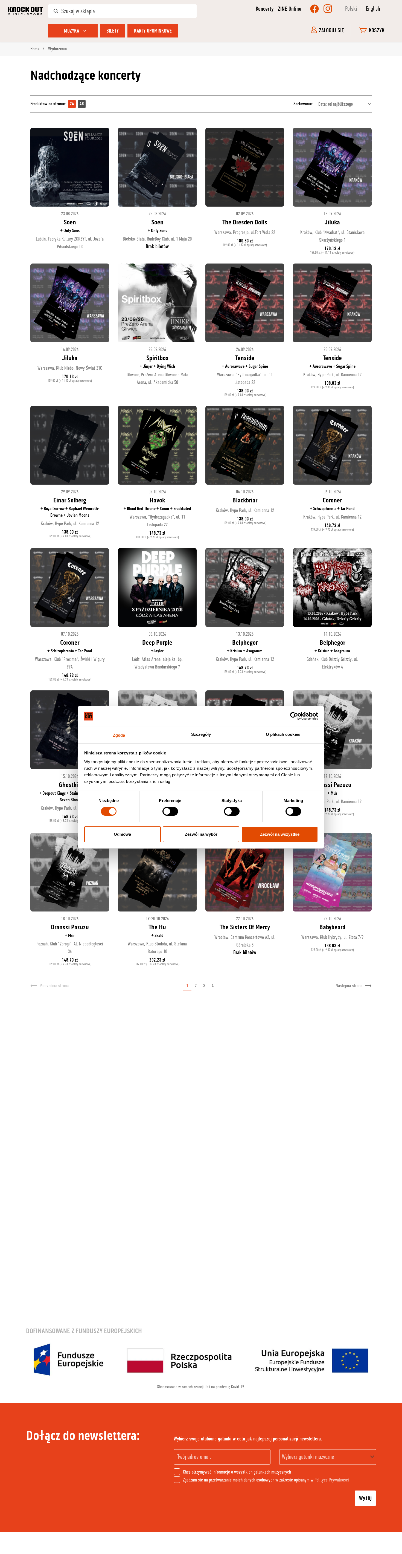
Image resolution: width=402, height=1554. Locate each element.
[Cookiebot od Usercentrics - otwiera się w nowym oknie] (294, 716)
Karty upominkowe (153, 31)
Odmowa (122, 834)
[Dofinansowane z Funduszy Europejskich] (201, 1360)
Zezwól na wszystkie (279, 834)
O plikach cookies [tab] (283, 734)
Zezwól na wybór (201, 834)
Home (35, 49)
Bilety (112, 31)
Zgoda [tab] (119, 735)
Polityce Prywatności (331, 1480)
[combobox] (327, 1457)
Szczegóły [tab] (201, 734)
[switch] (170, 811)
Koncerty (264, 8)
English (373, 8)
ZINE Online (289, 8)
